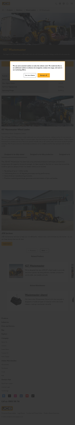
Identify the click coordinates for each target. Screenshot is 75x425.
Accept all (43, 75)
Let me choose (30, 75)
